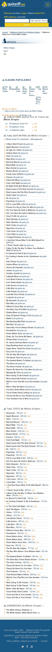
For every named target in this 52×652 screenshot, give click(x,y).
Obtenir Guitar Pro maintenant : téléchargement (24, 139)
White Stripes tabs (11, 115)
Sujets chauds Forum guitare (27, 632)
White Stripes (9, 48)
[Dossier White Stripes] (5, 54)
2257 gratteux (10, 17)
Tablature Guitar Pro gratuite (38, 630)
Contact (44, 641)
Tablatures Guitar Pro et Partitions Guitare (25, 32)
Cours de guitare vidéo (13, 630)
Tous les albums (10, 109)
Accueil (5, 32)
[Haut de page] (48, 135)
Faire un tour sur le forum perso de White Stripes (23, 111)
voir (35, 124)
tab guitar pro (19, 144)
